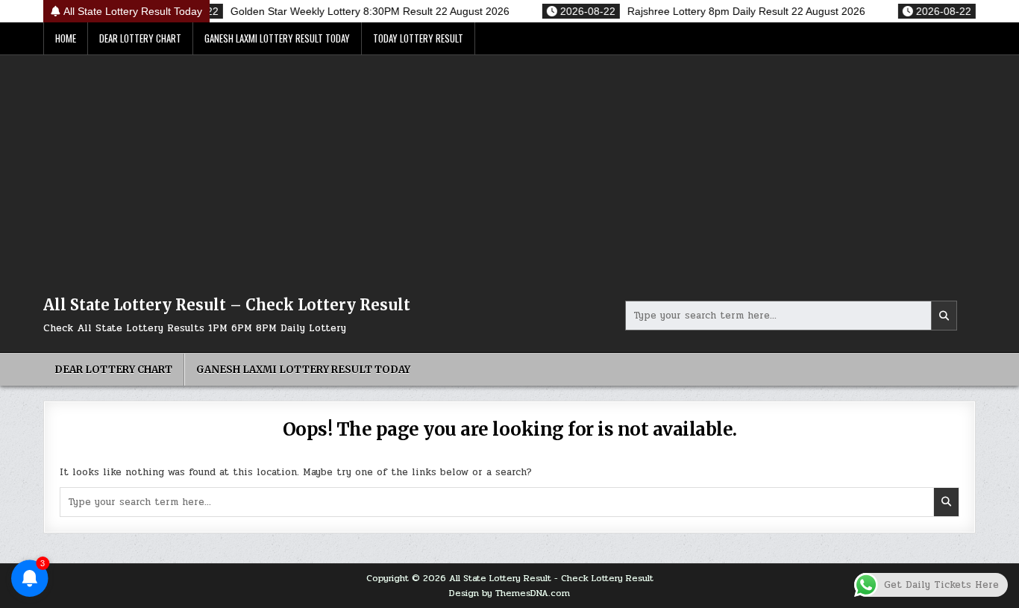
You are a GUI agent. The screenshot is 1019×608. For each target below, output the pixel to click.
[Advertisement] (509, 167)
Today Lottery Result (418, 38)
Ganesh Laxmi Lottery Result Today (277, 38)
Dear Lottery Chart (140, 38)
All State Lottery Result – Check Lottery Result (226, 304)
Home (65, 38)
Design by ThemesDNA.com (509, 593)
